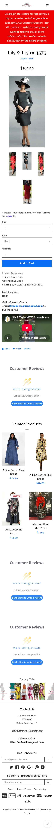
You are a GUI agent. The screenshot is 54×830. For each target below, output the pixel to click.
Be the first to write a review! (27, 403)
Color (5, 235)
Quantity (6, 249)
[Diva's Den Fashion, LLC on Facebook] (17, 768)
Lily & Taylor (27, 58)
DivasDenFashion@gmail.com (26, 306)
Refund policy (40, 789)
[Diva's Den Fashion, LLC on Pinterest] (23, 768)
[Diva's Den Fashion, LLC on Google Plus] (30, 768)
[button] (4, 691)
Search (11, 789)
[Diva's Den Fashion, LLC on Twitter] (11, 768)
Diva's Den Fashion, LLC (29, 810)
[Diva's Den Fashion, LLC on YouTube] (43, 768)
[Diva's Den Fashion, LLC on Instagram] (37, 768)
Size (4, 222)
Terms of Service (24, 789)
